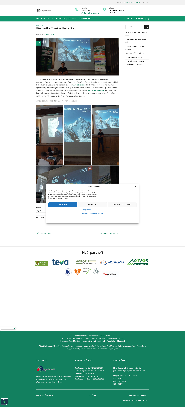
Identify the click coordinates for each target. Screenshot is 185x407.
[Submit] (146, 27)
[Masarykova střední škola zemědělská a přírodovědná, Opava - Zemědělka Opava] (47, 10)
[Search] (148, 19)
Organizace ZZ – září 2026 (135, 53)
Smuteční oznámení (108, 233)
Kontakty (139, 19)
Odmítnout (92, 205)
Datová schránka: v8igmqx (132, 2)
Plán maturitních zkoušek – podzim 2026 (135, 47)
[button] (135, 186)
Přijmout (63, 205)
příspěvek (39, 25)
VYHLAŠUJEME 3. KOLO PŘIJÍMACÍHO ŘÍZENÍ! (134, 62)
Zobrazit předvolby (122, 205)
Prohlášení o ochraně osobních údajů (92, 213)
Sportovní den (45, 233)
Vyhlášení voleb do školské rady (135, 40)
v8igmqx (91, 373)
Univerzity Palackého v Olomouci (111, 341)
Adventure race (79, 85)
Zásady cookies (86, 209)
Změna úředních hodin (133, 57)
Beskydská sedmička (96, 90)
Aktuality (128, 19)
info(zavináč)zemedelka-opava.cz (92, 371)
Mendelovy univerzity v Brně (84, 341)
